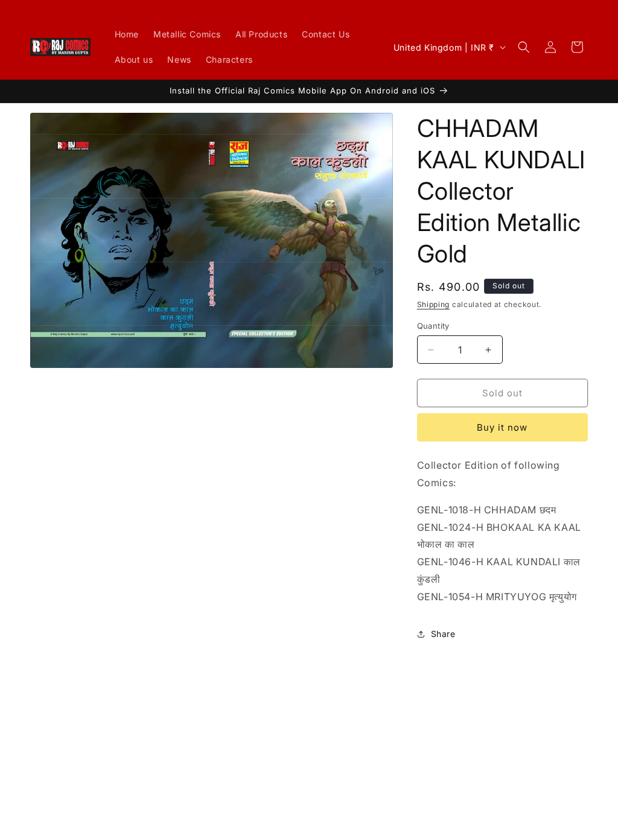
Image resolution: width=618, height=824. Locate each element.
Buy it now (502, 427)
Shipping (433, 304)
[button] (524, 47)
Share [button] (443, 634)
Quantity (433, 326)
